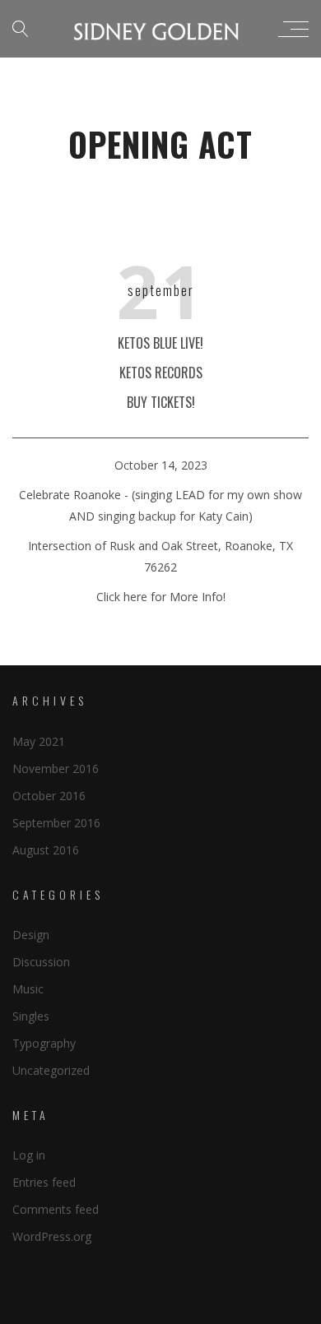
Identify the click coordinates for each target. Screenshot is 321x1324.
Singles (30, 1016)
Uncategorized (51, 1070)
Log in (28, 1155)
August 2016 (45, 850)
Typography (44, 1043)
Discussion (41, 962)
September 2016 (56, 823)
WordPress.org (51, 1236)
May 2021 (38, 741)
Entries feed (44, 1182)
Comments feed (55, 1209)
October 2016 (49, 795)
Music (28, 989)
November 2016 (55, 768)
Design (30, 934)
